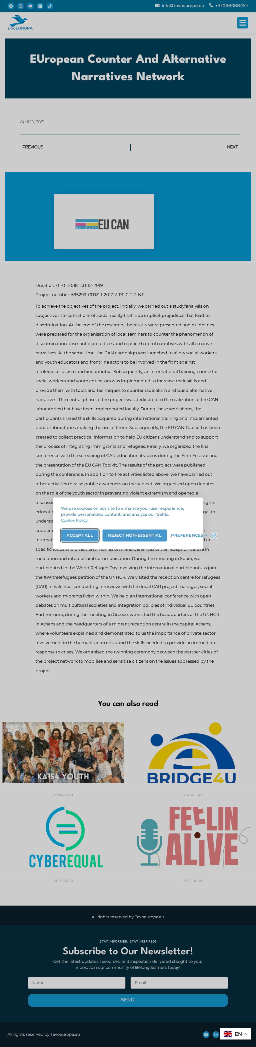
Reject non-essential (135, 535)
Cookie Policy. (74, 520)
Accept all (79, 535)
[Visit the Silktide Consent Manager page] (214, 535)
